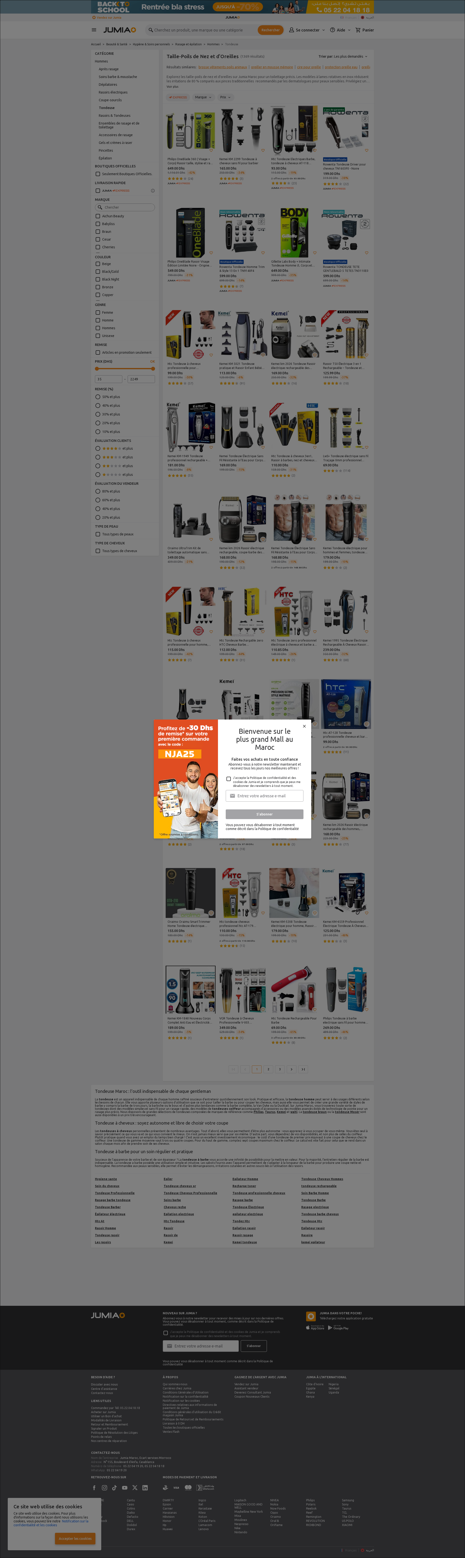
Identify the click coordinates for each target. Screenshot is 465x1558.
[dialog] (232, 779)
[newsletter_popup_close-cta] (304, 726)
